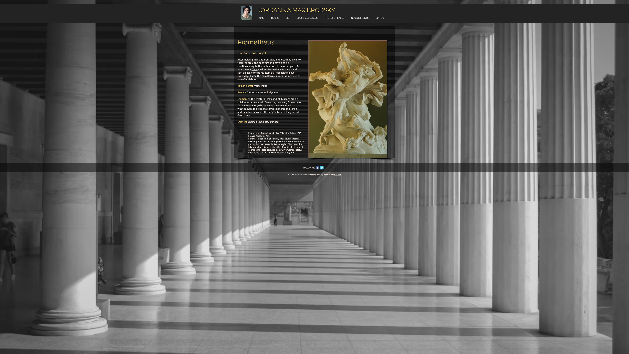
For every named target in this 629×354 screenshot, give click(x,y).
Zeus (254, 69)
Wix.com (337, 174)
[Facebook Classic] (317, 167)
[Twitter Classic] (322, 167)
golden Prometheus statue (289, 149)
